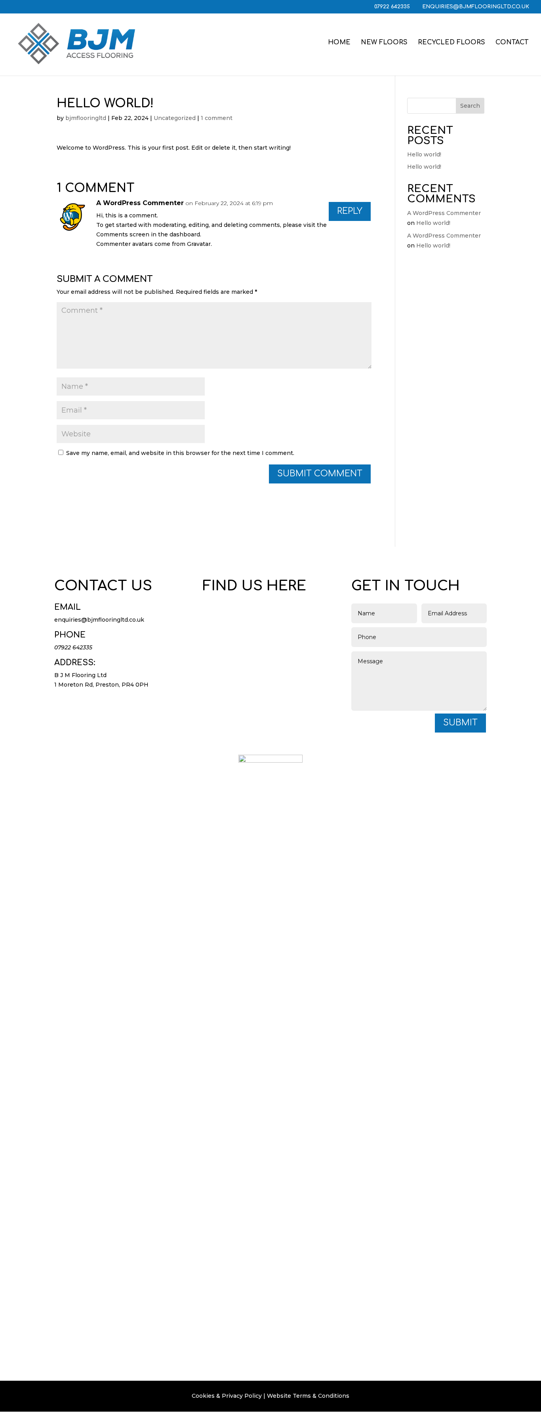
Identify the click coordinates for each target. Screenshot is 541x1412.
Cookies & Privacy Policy (227, 1395)
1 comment (216, 118)
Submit (460, 722)
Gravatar (199, 243)
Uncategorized (175, 118)
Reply (349, 211)
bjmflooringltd (85, 118)
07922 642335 (392, 7)
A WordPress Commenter (140, 203)
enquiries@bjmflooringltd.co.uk (99, 619)
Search (470, 105)
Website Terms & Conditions (308, 1395)
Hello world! (424, 154)
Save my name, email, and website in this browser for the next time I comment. (180, 453)
